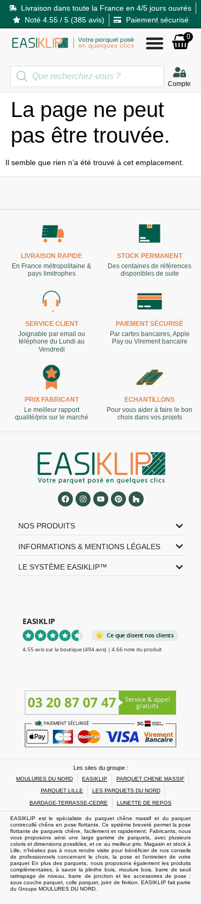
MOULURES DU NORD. (68, 889)
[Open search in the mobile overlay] (87, 76)
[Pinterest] (118, 499)
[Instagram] (83, 499)
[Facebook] (65, 499)
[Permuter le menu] (154, 43)
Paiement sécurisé (149, 324)
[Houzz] (136, 499)
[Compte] (179, 72)
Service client (51, 324)
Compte (179, 84)
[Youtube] (100, 499)
